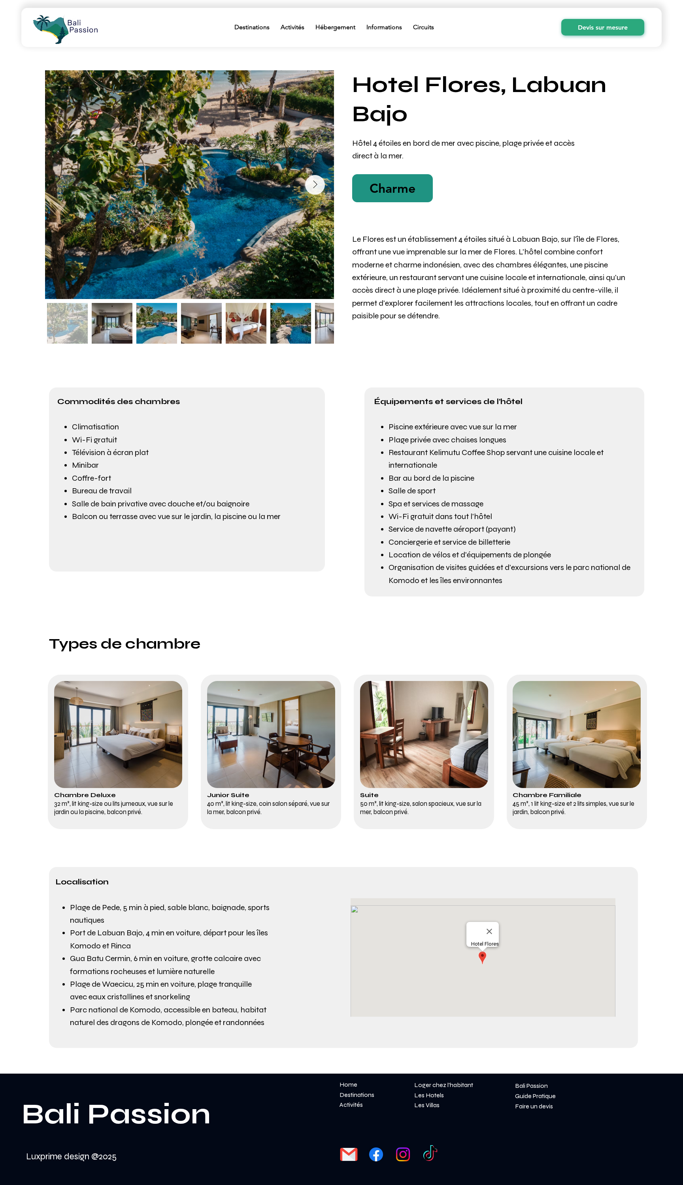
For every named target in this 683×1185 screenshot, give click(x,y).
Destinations (357, 1094)
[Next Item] (315, 185)
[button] (392, 188)
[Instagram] (403, 1154)
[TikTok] (430, 1154)
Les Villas (427, 1105)
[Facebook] (376, 1154)
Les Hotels (429, 1095)
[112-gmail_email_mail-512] (349, 1154)
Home (348, 1084)
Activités (351, 1104)
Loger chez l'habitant (443, 1085)
